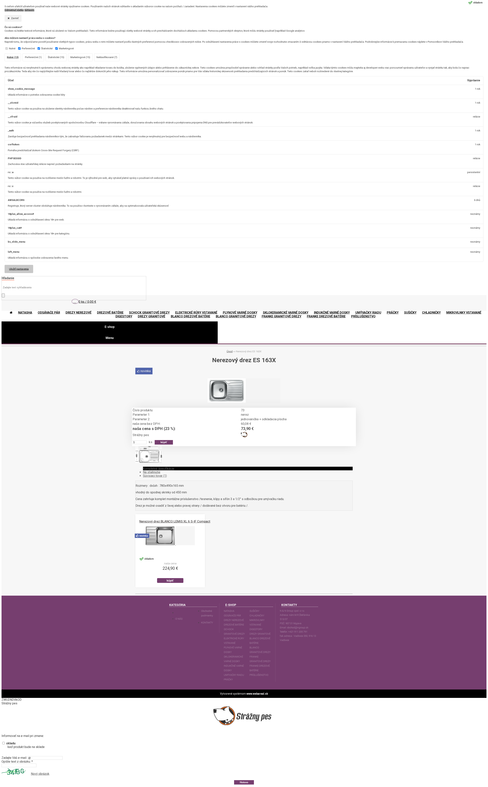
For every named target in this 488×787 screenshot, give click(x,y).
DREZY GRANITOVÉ (260, 633)
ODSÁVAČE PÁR (232, 615)
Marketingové (66, 48)
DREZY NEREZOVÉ (234, 620)
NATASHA (229, 611)
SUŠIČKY (254, 611)
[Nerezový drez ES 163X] (227, 401)
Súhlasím (29, 10)
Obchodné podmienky (207, 613)
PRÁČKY (228, 679)
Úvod (230, 351)
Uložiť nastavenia (19, 268)
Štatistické (47, 48)
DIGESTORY (256, 629)
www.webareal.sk (257, 693)
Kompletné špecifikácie (158, 468)
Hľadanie (8, 278)
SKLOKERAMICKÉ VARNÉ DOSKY (233, 659)
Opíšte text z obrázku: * (17, 761)
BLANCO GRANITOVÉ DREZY (260, 650)
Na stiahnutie (151, 472)
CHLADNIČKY (257, 615)
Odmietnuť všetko (14, 10)
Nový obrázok (40, 774)
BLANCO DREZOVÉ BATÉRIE (260, 640)
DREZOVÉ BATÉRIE (234, 624)
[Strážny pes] (244, 436)
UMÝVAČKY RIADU (234, 675)
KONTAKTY (207, 622)
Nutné (12, 48)
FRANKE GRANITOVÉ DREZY (260, 659)
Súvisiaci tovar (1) (155, 476)
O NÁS (178, 618)
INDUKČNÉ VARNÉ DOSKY (234, 668)
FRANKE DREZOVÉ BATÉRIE (260, 668)
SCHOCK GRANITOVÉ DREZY (234, 631)
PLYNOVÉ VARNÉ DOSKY (233, 650)
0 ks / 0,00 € (87, 302)
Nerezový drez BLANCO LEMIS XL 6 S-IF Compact (174, 521)
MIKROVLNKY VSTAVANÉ (257, 622)
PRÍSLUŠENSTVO (259, 675)
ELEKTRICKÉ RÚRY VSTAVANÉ (234, 640)
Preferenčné (28, 48)
